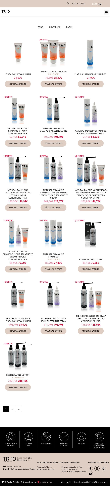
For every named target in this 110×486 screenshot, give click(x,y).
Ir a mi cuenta (79, 3)
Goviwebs (47, 482)
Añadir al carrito (17, 84)
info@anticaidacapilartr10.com (22, 469)
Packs (69, 27)
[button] (106, 12)
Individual (54, 27)
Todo (40, 27)
